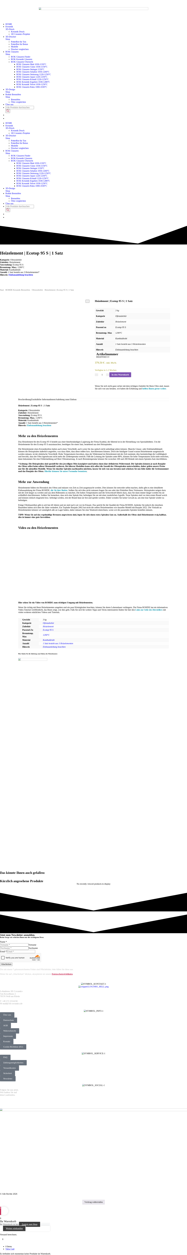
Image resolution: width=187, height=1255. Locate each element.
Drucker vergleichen (20, 49)
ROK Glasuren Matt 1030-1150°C (31, 64)
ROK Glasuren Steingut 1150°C (30, 69)
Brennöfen (15, 99)
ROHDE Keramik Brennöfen (17, 290)
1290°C (46, 635)
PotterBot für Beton (19, 44)
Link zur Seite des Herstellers (148, 610)
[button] (5, 1057)
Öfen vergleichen (18, 102)
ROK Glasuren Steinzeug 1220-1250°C (33, 74)
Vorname (32, 945)
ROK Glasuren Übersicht (22, 62)
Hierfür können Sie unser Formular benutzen (65, 471)
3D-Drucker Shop (10, 38)
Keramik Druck (18, 31)
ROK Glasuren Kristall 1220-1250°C (32, 79)
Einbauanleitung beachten (21, 275)
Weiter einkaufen (14, 1228)
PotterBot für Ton (18, 42)
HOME (8, 24)
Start (2, 290)
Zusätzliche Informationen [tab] (43, 399)
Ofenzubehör (37, 290)
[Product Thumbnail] (87, 301)
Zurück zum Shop (29, 1224)
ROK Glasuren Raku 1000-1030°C (31, 87)
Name (3, 942)
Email (3, 951)
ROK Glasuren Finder (20, 57)
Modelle (14, 46)
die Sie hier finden (59, 490)
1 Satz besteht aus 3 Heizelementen (58, 643)
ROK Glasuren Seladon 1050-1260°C (32, 72)
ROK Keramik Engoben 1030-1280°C (33, 82)
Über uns (9, 104)
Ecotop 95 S (48, 630)
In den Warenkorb (120, 375)
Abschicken (6, 964)
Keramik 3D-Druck (9, 27)
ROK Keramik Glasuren (21, 59)
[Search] (7, 111)
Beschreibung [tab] (24, 399)
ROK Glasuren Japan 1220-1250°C (31, 77)
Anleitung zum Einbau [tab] (66, 399)
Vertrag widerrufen (93, 1202)
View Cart (9, 1249)
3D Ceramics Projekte (20, 34)
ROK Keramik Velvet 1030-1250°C (32, 84)
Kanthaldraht (48, 640)
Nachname (33, 948)
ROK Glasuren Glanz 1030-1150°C (32, 67)
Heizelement (48, 626)
